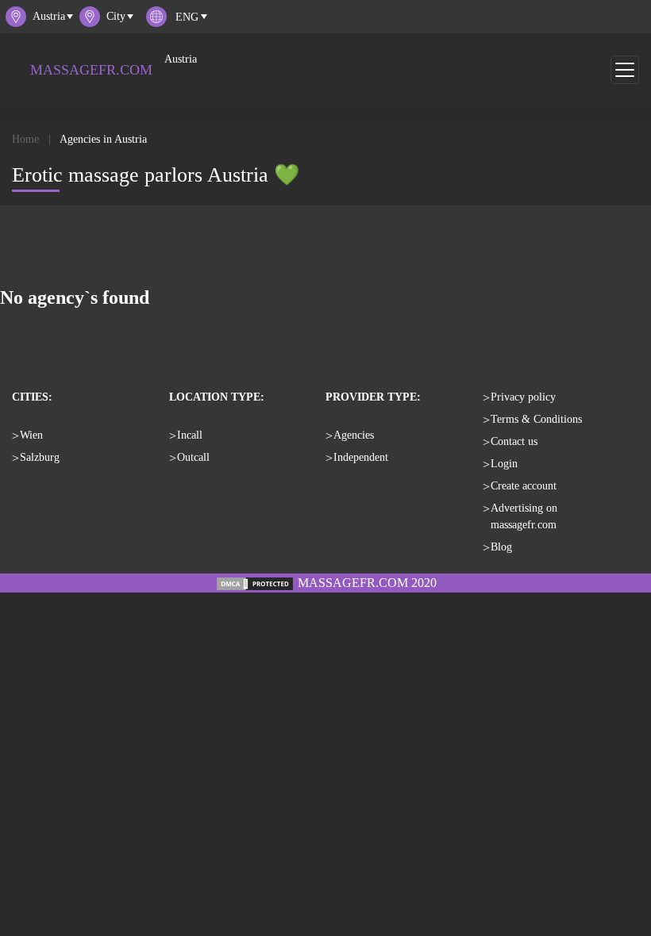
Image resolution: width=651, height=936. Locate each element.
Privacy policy (523, 397)
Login (504, 464)
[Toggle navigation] (625, 70)
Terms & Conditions (536, 419)
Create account (524, 486)
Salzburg (40, 457)
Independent (360, 457)
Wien (31, 435)
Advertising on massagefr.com (524, 516)
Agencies (353, 435)
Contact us (514, 441)
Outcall (193, 457)
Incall (189, 435)
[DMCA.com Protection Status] (255, 582)
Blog (501, 547)
